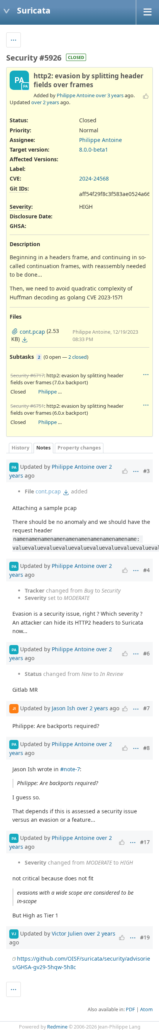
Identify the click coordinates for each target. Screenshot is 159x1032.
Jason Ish (63, 707)
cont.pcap (48, 491)
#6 (146, 653)
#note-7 (70, 769)
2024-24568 (94, 178)
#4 (146, 570)
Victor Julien (67, 933)
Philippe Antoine (76, 95)
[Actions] (145, 374)
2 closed (77, 356)
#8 (146, 748)
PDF (130, 1009)
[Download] (24, 339)
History (20, 447)
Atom (146, 1009)
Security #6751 (27, 405)
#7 (146, 708)
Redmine (57, 1027)
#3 (146, 471)
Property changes (79, 447)
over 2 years (45, 102)
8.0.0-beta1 (93, 149)
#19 (145, 937)
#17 (145, 842)
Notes (43, 447)
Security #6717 (27, 375)
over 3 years (109, 95)
